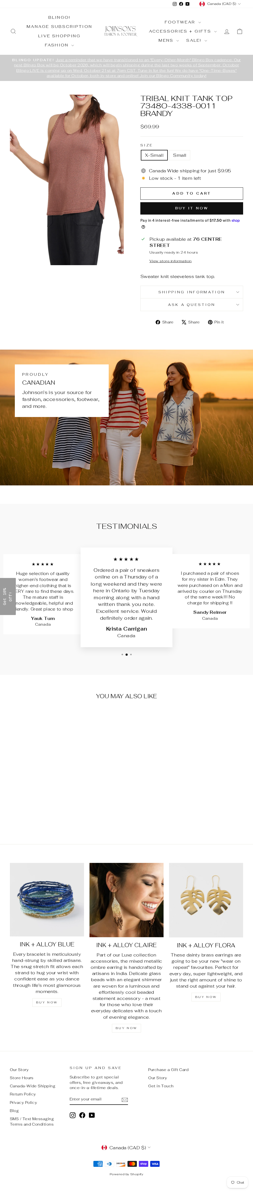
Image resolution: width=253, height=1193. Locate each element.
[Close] (191, 560)
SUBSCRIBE (161, 611)
